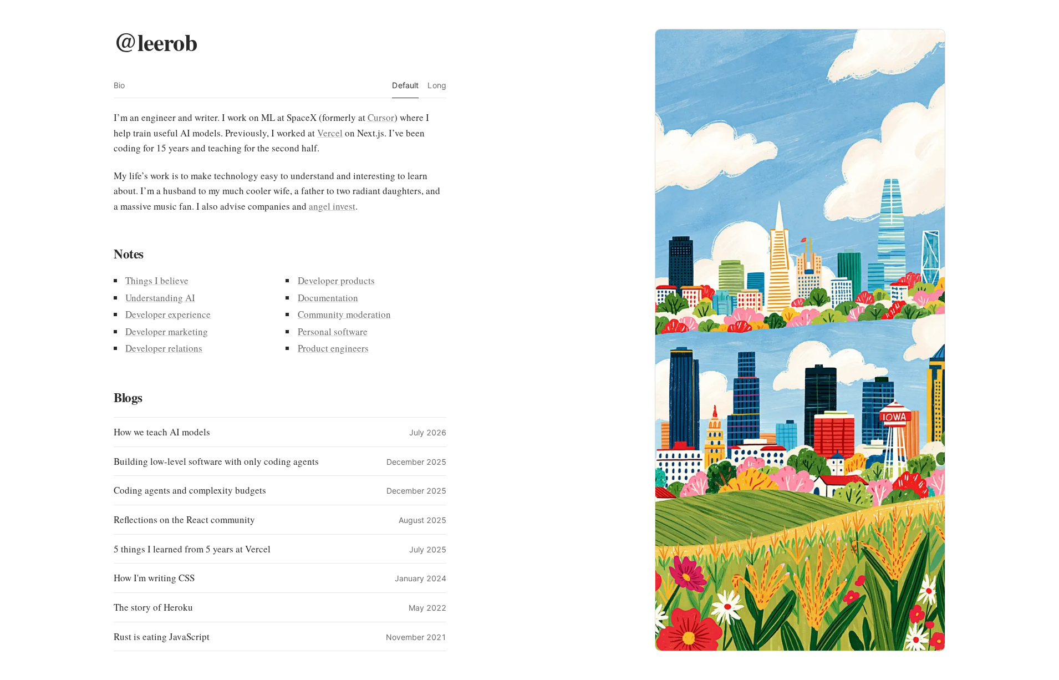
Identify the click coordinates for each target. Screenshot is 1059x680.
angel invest (332, 206)
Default (405, 85)
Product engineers (333, 348)
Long (436, 85)
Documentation (328, 297)
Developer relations (163, 348)
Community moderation (344, 314)
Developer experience (168, 314)
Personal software (333, 331)
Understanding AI (160, 297)
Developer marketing (166, 331)
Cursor (381, 117)
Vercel (330, 132)
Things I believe (157, 280)
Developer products (336, 280)
